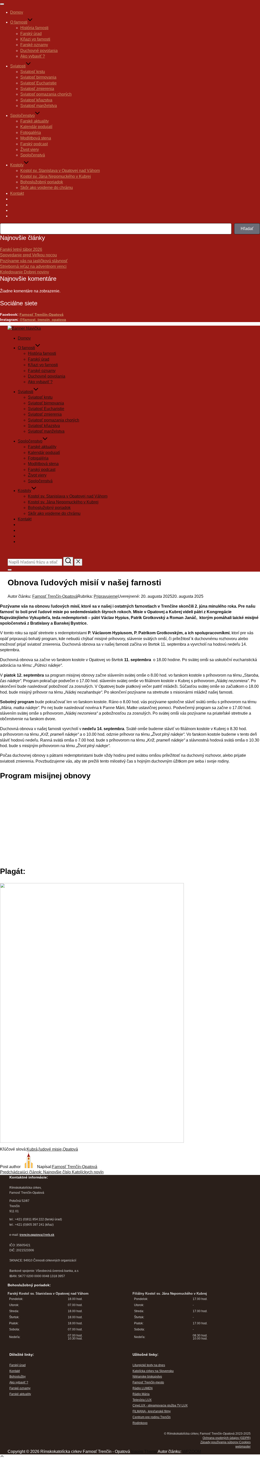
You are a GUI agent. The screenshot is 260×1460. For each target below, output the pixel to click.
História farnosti (34, 28)
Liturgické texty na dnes (149, 1365)
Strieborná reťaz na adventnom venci (33, 266)
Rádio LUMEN (143, 1388)
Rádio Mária (141, 1394)
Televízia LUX (142, 1400)
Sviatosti (18, 66)
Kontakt (17, 193)
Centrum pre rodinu (146, 1417)
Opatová (70, 1149)
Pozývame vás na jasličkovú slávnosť (34, 261)
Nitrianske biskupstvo (147, 1376)
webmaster (243, 1446)
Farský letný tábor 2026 (21, 249)
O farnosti (18, 22)
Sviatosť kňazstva (36, 100)
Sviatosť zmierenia (37, 88)
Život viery (29, 149)
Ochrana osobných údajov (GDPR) (227, 1438)
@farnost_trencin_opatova (43, 320)
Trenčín (165, 1417)
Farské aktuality (34, 121)
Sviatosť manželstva (38, 105)
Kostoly (17, 165)
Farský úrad (31, 33)
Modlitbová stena (35, 138)
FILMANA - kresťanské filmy (152, 1411)
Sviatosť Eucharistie (38, 83)
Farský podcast (34, 144)
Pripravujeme (106, 596)
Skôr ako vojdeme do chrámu (46, 187)
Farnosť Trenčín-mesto (148, 1382)
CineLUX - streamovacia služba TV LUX (160, 1405)
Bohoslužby (17, 1376)
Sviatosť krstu (32, 71)
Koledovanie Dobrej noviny (24, 272)
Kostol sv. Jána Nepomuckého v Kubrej (55, 176)
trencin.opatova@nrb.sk (37, 1235)
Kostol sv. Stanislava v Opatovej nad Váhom (60, 170)
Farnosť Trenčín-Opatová (41, 314)
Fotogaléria (30, 132)
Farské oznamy (34, 45)
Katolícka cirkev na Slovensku (153, 1371)
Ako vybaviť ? (32, 56)
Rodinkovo (140, 1423)
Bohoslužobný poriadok (41, 182)
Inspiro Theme (144, 1451)
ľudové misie (50, 1149)
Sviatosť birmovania (38, 77)
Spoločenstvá (32, 155)
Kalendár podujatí (36, 127)
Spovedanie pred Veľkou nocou (28, 255)
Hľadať (247, 228)
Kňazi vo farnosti (35, 39)
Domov (16, 12)
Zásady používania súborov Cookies (225, 1442)
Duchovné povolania (39, 50)
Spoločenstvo (22, 115)
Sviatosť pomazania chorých (46, 94)
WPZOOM (191, 1451)
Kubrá (32, 1149)
